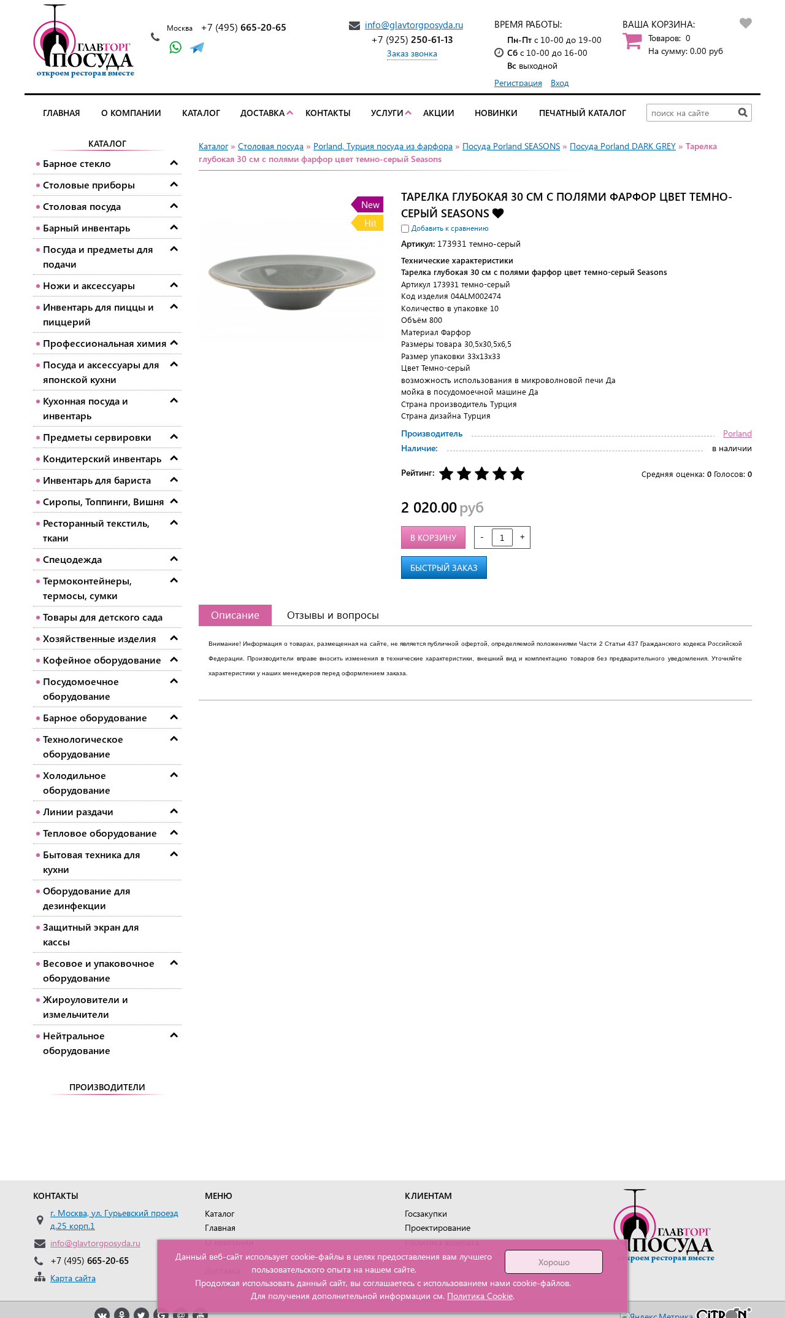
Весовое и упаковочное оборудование (99, 970)
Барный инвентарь (86, 227)
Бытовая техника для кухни (91, 861)
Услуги (387, 112)
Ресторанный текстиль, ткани (96, 530)
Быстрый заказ (444, 567)
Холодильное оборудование (76, 782)
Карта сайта (73, 1278)
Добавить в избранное (498, 212)
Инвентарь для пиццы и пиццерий (98, 314)
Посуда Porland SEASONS (511, 146)
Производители (107, 1087)
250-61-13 (412, 39)
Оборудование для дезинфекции (87, 898)
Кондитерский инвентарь (102, 458)
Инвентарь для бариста (97, 479)
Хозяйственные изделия (99, 638)
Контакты (328, 112)
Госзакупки (426, 1213)
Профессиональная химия (105, 342)
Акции (438, 112)
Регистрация (518, 82)
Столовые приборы (89, 184)
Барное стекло (77, 163)
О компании (131, 112)
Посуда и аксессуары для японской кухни (101, 372)
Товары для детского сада (103, 616)
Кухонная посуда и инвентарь (85, 408)
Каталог (201, 112)
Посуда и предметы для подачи (98, 256)
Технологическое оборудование (83, 746)
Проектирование (437, 1227)
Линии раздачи (78, 811)
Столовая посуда (82, 206)
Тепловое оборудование (100, 832)
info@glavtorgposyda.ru (414, 24)
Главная (61, 112)
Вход (560, 82)
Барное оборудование (95, 717)
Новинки (496, 112)
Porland (737, 433)
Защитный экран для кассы (91, 934)
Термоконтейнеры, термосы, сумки (87, 588)
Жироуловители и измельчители (85, 1006)
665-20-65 (243, 26)
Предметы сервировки (97, 436)
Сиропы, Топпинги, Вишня (103, 501)
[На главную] (87, 41)
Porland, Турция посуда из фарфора (383, 146)
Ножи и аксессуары (89, 285)
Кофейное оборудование (102, 659)
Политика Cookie (480, 1295)
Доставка (262, 112)
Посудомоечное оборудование (81, 688)
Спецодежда (72, 558)
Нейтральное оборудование (76, 1042)
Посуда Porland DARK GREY (623, 146)
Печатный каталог (582, 112)
